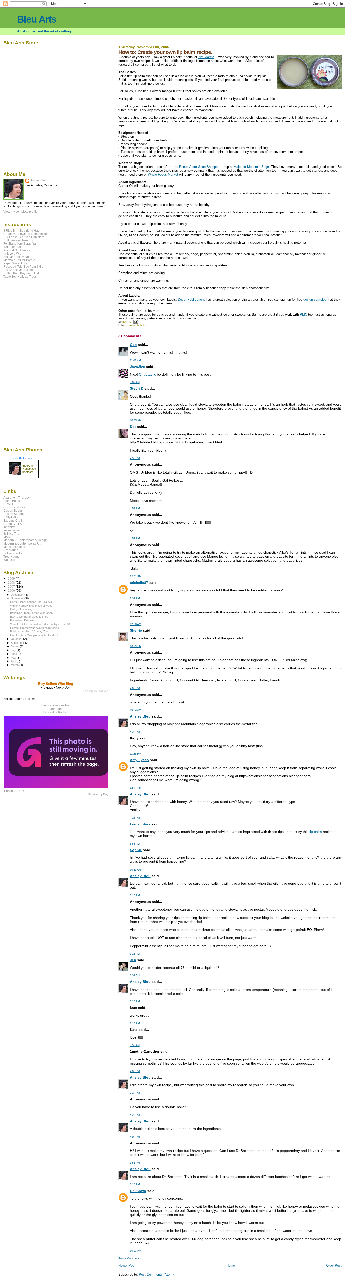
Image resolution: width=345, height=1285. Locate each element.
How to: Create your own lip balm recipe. (35, 627)
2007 (12, 586)
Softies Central (13, 553)
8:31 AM (135, 975)
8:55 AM (135, 1045)
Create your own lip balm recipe (25, 233)
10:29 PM (135, 646)
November (17, 598)
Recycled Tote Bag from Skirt (23, 266)
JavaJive (137, 367)
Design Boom (12, 510)
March (15, 664)
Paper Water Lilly (15, 263)
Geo (133, 345)
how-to (132, 325)
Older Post (334, 1265)
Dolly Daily (10, 517)
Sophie (136, 850)
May (14, 657)
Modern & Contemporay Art (21, 543)
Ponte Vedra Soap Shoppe (198, 167)
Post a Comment (128, 1258)
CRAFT (8, 504)
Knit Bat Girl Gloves (16, 250)
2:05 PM (135, 1071)
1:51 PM (135, 1162)
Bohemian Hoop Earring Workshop (31, 612)
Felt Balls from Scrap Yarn (21, 243)
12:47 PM (135, 787)
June (14, 653)
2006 (12, 590)
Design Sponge (14, 513)
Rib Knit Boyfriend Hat (18, 269)
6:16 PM (135, 895)
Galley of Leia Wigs (22, 609)
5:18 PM (135, 1184)
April (14, 661)
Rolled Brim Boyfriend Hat (21, 273)
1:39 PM (135, 598)
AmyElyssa (139, 760)
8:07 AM (135, 382)
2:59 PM (135, 458)
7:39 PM (135, 1092)
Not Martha (206, 57)
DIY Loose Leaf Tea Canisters (23, 237)
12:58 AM (135, 624)
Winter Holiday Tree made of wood (31, 605)
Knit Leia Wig (12, 253)
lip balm (141, 325)
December (17, 594)
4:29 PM (135, 1114)
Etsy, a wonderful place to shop (29, 616)
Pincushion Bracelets (23, 620)
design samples (314, 299)
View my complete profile (20, 211)
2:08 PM (135, 688)
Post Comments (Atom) (156, 1274)
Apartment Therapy (16, 497)
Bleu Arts (36, 19)
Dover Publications (191, 299)
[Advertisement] (18, 362)
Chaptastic (147, 374)
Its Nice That (11, 533)
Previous (58, 705)
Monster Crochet (14, 546)
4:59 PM (135, 538)
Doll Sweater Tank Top (18, 240)
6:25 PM (135, 1001)
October (16, 638)
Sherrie (136, 630)
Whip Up (9, 559)
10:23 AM (135, 1250)
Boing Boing (11, 500)
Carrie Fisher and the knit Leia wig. (31, 601)
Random (56, 709)
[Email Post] (135, 321)
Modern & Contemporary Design (25, 540)
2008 (12, 582)
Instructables (12, 530)
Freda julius (140, 824)
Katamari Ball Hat (15, 247)
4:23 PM (135, 731)
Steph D (136, 388)
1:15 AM (135, 953)
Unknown (138, 1191)
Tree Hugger (12, 556)
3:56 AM (135, 843)
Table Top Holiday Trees (20, 276)
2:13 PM (135, 1023)
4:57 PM (135, 508)
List (49, 705)
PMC (303, 314)
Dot (133, 427)
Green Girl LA (12, 523)
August (15, 646)
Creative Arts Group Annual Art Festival (34, 635)
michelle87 (139, 583)
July (14, 650)
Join (43, 705)
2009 (12, 578)
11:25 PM (135, 753)
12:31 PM (135, 576)
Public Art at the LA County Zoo (29, 631)
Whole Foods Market (163, 174)
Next (68, 705)
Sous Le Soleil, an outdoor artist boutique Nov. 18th (41, 624)
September (18, 642)
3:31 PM (135, 817)
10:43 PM (135, 420)
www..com (22, 458)
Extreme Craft (12, 520)
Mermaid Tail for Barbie (19, 260)
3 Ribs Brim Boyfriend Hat (21, 230)
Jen (133, 960)
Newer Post (126, 1265)
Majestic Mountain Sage (251, 167)
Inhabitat (9, 527)
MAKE (7, 536)
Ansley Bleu (140, 716)
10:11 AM (135, 869)
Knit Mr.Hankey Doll (16, 256)
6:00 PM (135, 1136)
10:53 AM (135, 709)
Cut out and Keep (15, 507)
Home (230, 1265)
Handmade (29, 468)
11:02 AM (135, 360)
